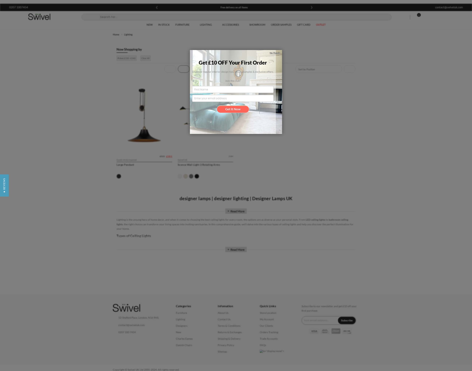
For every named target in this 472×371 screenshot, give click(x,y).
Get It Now (232, 109)
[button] (4, 186)
